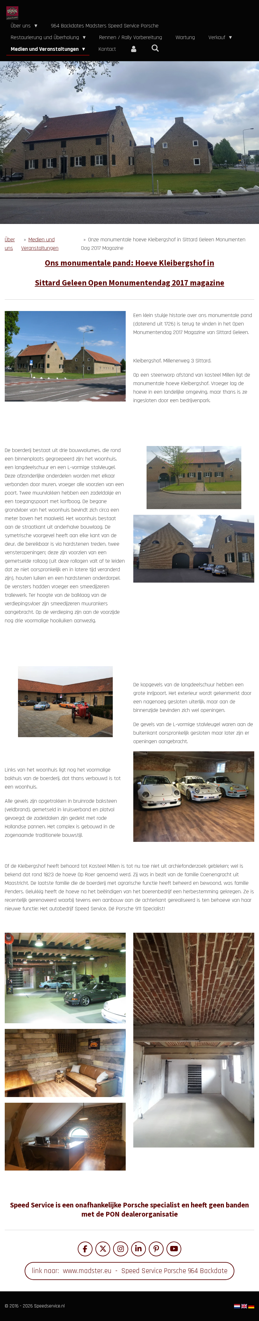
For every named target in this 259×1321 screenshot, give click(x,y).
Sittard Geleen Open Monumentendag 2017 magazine (129, 283)
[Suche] (155, 48)
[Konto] (133, 49)
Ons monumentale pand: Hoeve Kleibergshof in (129, 263)
